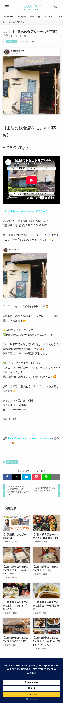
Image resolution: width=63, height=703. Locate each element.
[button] (7, 477)
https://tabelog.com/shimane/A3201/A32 (26, 211)
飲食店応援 (11, 42)
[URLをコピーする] (55, 477)
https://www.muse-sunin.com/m (30, 438)
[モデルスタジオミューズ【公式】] (31, 7)
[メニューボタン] (6, 7)
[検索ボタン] (56, 7)
